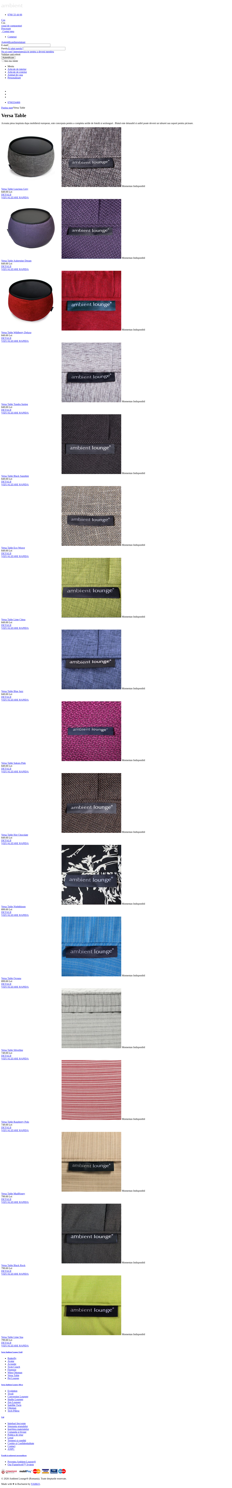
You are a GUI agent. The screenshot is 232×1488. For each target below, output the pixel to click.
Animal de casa (15, 74)
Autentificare (7, 42)
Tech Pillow (14, 1410)
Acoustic (12, 1364)
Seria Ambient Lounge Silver (12, 1385)
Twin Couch (14, 1367)
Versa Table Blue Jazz (12, 691)
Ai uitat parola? (15, 48)
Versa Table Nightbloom (13, 906)
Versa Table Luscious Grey (14, 189)
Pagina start (7, 107)
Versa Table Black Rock (13, 1265)
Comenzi (12, 36)
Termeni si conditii (17, 1440)
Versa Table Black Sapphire (15, 476)
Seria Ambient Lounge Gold (11, 1352)
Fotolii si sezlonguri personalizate (14, 1455)
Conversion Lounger (18, 1396)
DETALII (6, 194)
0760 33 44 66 (15, 14)
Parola (4, 48)
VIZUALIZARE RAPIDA (15, 197)
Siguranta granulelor (18, 1426)
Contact (11, 1446)
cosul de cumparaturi (11, 25)
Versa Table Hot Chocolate (14, 834)
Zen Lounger (14, 1402)
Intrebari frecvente (17, 1423)
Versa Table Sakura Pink (13, 763)
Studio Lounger (15, 1399)
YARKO (35, 1484)
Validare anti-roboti (10, 54)
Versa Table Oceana (11, 978)
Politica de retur (15, 1434)
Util (2, 1417)
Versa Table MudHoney (13, 1193)
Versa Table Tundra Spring (14, 404)
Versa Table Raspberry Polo (15, 1122)
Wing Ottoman (15, 1372)
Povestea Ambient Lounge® (22, 1461)
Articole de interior (17, 69)
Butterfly (12, 1358)
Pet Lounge (13, 1378)
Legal (10, 1437)
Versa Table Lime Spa (12, 1337)
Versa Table (13, 1375)
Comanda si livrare (17, 1432)
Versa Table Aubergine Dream (16, 260)
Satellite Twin (14, 1405)
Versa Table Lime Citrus (13, 619)
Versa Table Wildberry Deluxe (16, 332)
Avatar (11, 1361)
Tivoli (10, 1393)
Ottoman (12, 1408)
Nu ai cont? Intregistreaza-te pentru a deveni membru (27, 51)
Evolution (12, 1391)
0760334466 (14, 102)
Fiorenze (12, 1369)
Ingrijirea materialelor (18, 1429)
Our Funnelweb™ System (21, 1464)
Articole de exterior (17, 72)
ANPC (11, 1449)
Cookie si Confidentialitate (21, 1443)
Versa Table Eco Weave (13, 547)
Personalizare (14, 77)
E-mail (4, 45)
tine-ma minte (11, 61)
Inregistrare (19, 42)
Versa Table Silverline (12, 1050)
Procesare (6, 28)
